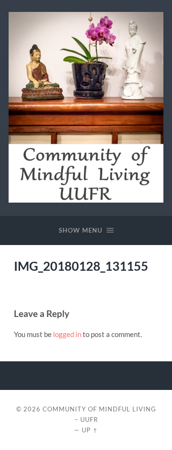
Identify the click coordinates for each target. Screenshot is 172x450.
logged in (67, 334)
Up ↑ (90, 430)
